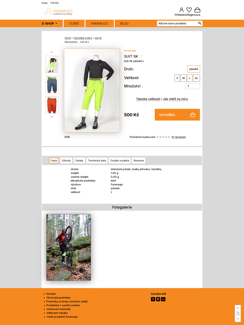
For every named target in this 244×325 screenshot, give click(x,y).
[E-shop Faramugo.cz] (58, 11)
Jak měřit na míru (175, 99)
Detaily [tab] (79, 160)
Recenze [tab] (139, 160)
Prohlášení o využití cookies (63, 305)
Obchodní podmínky (58, 297)
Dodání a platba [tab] (119, 160)
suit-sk (98, 38)
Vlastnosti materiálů (58, 309)
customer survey (238, 313)
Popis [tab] (54, 160)
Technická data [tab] (97, 160)
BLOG (124, 23)
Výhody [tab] (66, 160)
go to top (238, 308)
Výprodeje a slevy (83, 38)
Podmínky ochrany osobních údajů (67, 301)
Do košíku (167, 115)
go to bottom (238, 319)
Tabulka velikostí (148, 99)
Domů (74, 23)
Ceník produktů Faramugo (62, 316)
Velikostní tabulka (57, 312)
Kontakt (51, 293)
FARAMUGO (99, 23)
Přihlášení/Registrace (187, 14)
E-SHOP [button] (48, 23)
